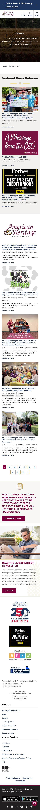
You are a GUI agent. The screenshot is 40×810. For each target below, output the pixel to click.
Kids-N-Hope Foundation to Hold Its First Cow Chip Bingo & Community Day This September (20, 294)
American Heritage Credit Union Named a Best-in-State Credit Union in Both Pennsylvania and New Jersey (18, 198)
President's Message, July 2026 (14, 157)
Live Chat (5, 746)
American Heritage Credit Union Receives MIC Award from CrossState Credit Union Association (18, 440)
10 (22, 472)
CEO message (6, 162)
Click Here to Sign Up (13, 518)
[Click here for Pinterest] (31, 806)
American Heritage (31, 121)
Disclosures (27, 778)
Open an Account (8, 733)
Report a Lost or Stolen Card (13, 754)
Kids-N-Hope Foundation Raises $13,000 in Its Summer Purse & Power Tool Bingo (19, 389)
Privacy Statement (13, 778)
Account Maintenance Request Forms (16, 758)
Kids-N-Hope (5, 123)
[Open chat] (34, 803)
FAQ (3, 761)
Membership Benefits (10, 729)
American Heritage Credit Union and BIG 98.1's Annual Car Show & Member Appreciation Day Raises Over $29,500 (18, 116)
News (4, 714)
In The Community (9, 725)
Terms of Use (20, 781)
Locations (6, 743)
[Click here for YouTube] (21, 806)
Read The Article (7, 127)
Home (5, 66)
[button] (36, 14)
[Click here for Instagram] (12, 806)
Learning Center (8, 722)
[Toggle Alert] (36, 5)
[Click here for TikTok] (26, 806)
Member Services (10, 737)
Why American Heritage (11, 710)
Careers (5, 718)
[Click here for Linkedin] (17, 806)
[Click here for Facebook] (7, 806)
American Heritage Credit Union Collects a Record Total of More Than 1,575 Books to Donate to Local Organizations (19, 343)
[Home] (20, 611)
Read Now (9, 591)
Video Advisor (7, 750)
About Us (12, 66)
